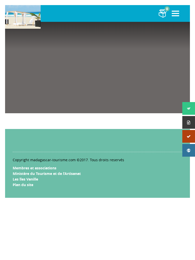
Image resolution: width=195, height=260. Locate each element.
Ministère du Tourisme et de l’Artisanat (47, 173)
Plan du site (23, 184)
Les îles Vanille (25, 179)
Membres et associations (34, 168)
